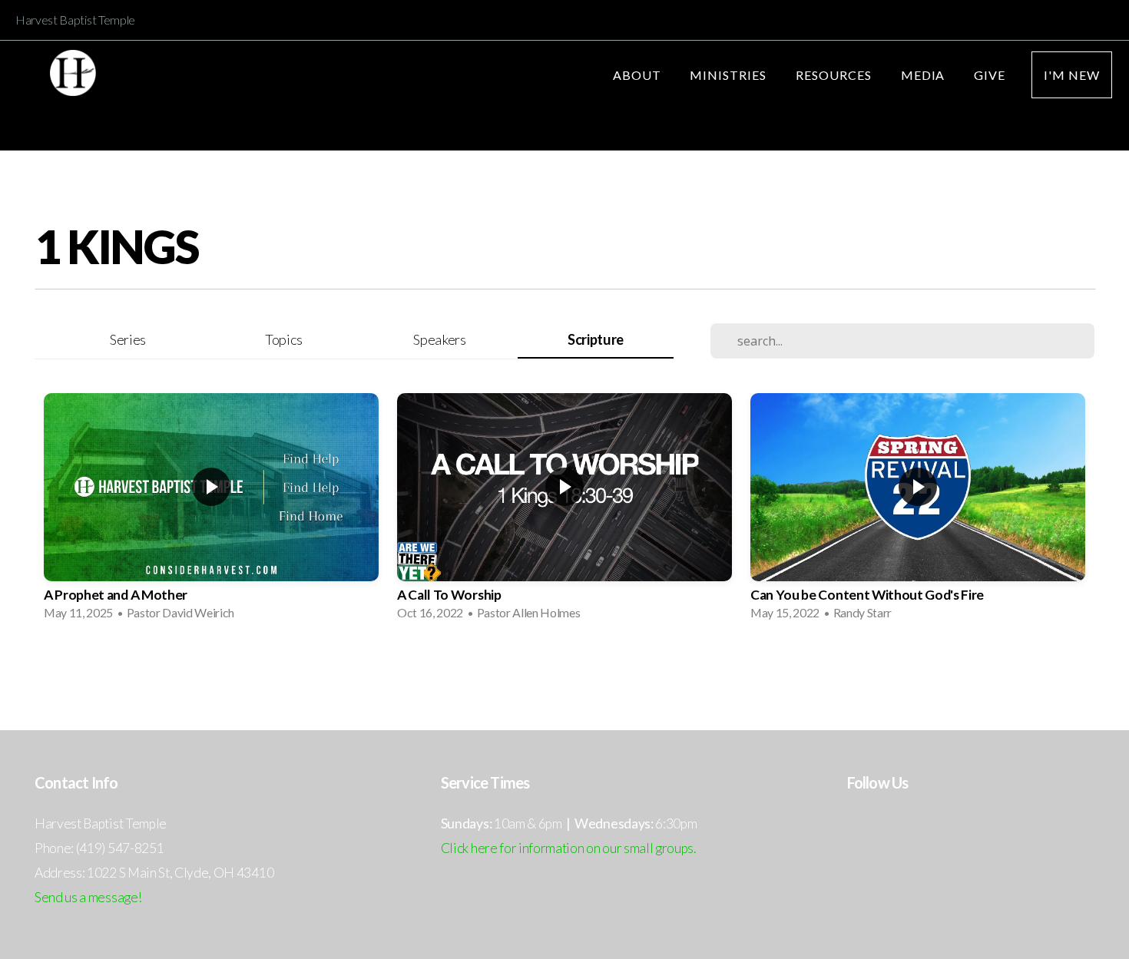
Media (925, 75)
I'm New (1072, 75)
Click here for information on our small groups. (568, 848)
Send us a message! (88, 897)
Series (128, 339)
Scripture (596, 339)
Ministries (730, 75)
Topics (284, 339)
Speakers (439, 339)
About (638, 75)
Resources (835, 75)
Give (989, 75)
